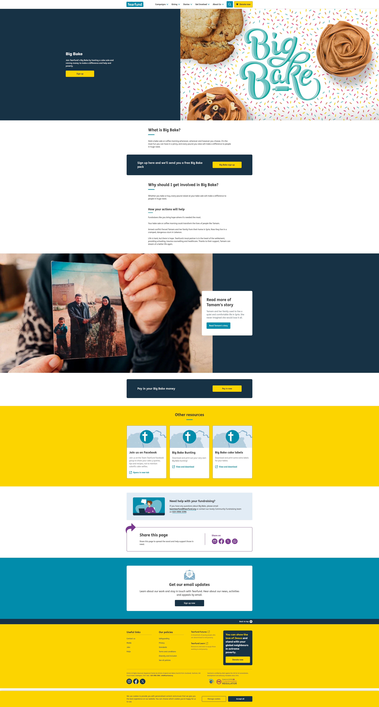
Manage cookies (214, 699)
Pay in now (227, 389)
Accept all (240, 699)
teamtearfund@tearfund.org (183, 509)
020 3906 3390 (179, 512)
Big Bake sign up (227, 165)
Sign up (79, 74)
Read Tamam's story (218, 326)
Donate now (237, 660)
